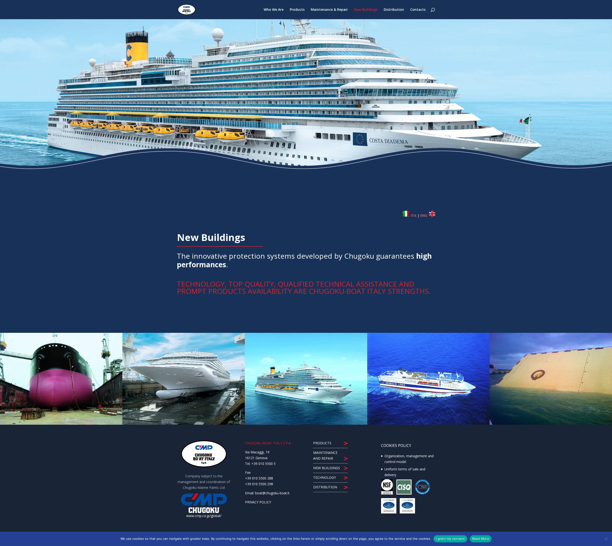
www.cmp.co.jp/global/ (203, 515)
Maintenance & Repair (329, 10)
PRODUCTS (322, 443)
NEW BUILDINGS (326, 468)
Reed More (480, 538)
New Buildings (365, 10)
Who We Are (274, 10)
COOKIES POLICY (396, 445)
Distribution (394, 10)
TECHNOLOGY (324, 477)
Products (297, 10)
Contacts (418, 10)
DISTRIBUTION (325, 487)
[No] (606, 538)
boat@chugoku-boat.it (272, 493)
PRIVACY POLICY (258, 502)
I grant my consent (450, 538)
